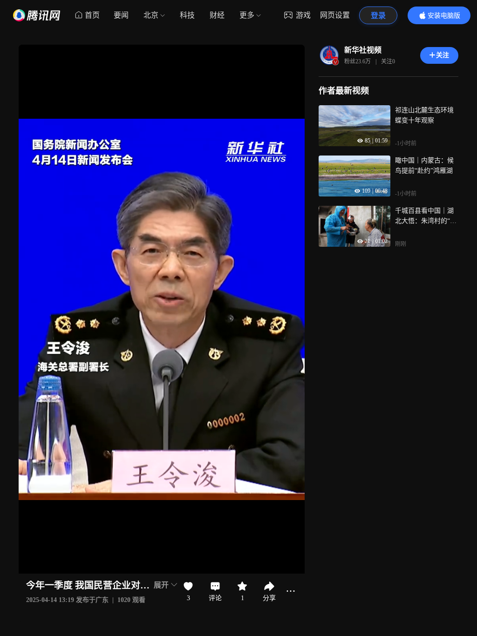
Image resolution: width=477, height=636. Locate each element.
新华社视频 (363, 50)
